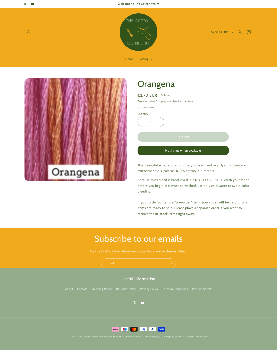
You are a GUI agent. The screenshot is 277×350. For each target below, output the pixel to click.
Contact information (197, 336)
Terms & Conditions (175, 289)
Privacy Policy (149, 289)
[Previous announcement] (94, 4)
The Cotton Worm (88, 336)
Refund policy (133, 336)
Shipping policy (173, 336)
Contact (82, 289)
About (69, 289)
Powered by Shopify (110, 336)
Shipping (161, 101)
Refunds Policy (126, 289)
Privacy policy (152, 336)
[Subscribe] (171, 263)
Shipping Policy (101, 289)
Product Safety (202, 289)
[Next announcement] (183, 4)
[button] (29, 32)
